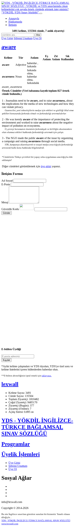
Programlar (15, 444)
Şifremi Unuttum (23, 38)
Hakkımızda (15, 21)
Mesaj (4, 202)
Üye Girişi (7, 38)
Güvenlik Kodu (10, 209)
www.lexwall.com (9, 523)
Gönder (6, 213)
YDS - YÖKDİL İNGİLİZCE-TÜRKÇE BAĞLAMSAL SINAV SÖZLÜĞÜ (37, 427)
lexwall (9, 384)
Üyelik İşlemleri (20, 454)
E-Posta (5, 184)
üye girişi (46, 166)
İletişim (12, 24)
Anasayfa (13, 18)
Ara (38, 35)
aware (8, 47)
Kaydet (6, 360)
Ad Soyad (7, 180)
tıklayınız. (47, 375)
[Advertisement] (38, 246)
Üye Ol (37, 38)
